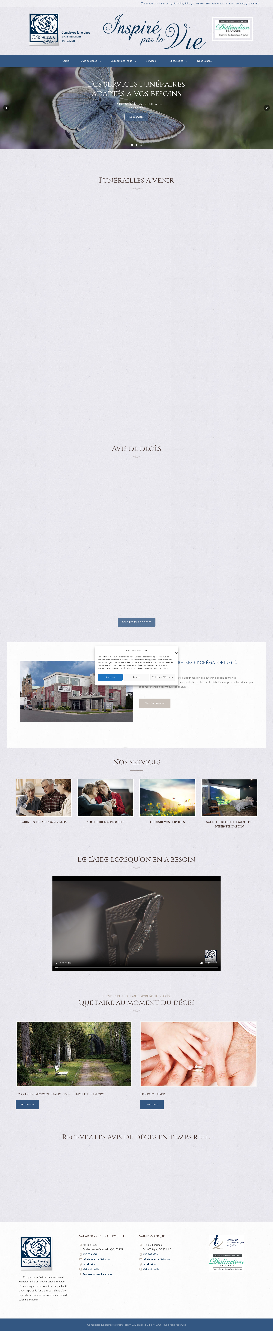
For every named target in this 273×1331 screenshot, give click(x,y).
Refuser (137, 677)
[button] (173, 650)
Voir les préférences (162, 677)
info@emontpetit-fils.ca (96, 1259)
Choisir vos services (167, 822)
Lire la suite (27, 1104)
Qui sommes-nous (121, 60)
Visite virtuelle (91, 1269)
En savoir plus (136, 116)
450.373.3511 (90, 1254)
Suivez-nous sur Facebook (97, 1274)
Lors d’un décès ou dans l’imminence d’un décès (60, 1094)
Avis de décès (89, 60)
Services (151, 60)
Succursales (176, 60)
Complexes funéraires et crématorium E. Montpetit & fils (119, 1324)
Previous (15, 691)
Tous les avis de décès (136, 622)
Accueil (66, 60)
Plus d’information (155, 703)
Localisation (89, 1264)
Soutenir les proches (105, 822)
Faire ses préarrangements (43, 822)
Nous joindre (204, 60)
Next (138, 691)
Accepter (110, 677)
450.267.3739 (150, 1254)
